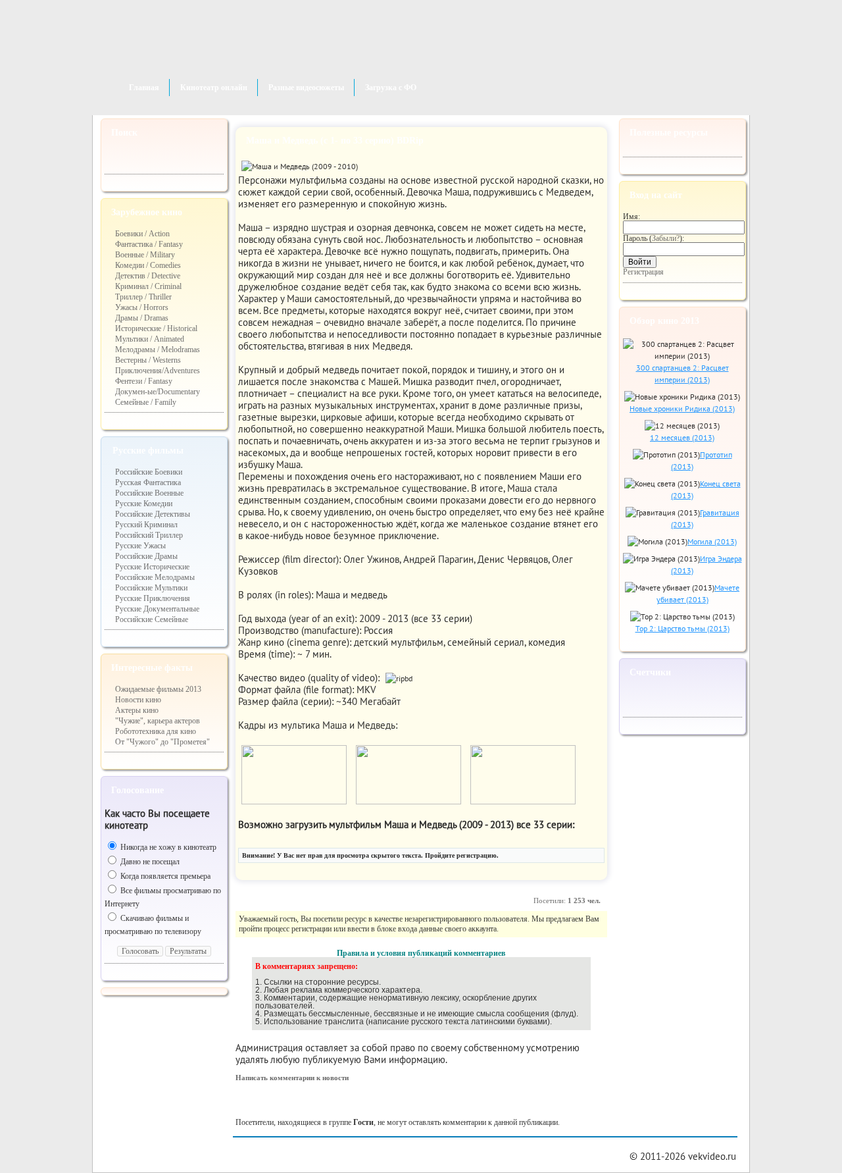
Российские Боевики (148, 472)
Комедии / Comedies (148, 265)
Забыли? (666, 238)
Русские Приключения (152, 598)
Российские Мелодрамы (155, 577)
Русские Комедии (143, 504)
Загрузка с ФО (390, 87)
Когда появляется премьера (164, 876)
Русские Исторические (152, 567)
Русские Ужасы (140, 546)
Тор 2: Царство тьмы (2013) (682, 628)
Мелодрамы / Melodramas (157, 349)
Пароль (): (653, 238)
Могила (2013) (712, 541)
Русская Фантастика (148, 482)
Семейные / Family (145, 402)
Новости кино (138, 700)
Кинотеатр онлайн (213, 87)
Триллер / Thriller (143, 297)
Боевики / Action (142, 234)
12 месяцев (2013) (682, 437)
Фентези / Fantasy (143, 381)
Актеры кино (137, 710)
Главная (144, 87)
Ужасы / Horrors (141, 307)
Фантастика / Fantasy (149, 244)
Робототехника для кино (155, 731)
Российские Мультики (151, 588)
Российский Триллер (149, 535)
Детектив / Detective (147, 276)
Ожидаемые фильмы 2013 (158, 689)
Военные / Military (145, 255)
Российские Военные (149, 493)
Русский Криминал (146, 525)
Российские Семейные (151, 619)
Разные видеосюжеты (306, 87)
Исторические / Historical (156, 328)
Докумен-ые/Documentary (157, 392)
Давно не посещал (149, 862)
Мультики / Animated (149, 339)
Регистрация (643, 272)
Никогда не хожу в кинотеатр (167, 847)
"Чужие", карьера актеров (157, 721)
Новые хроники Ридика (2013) (682, 408)
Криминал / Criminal (148, 286)
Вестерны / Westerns (148, 360)
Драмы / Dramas (141, 318)
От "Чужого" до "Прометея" (162, 742)
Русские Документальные (157, 609)
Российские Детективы (152, 514)
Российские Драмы (146, 556)
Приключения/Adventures (157, 371)
